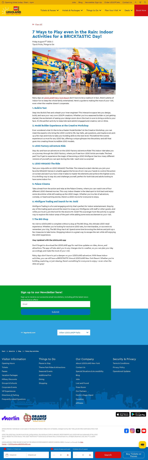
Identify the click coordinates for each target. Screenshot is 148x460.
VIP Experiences (8, 391)
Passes (4, 371)
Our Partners (81, 391)
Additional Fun (45, 375)
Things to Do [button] (92, 10)
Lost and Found (82, 383)
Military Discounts (9, 379)
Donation (80, 399)
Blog (80, 2)
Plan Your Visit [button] (111, 10)
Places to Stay (45, 363)
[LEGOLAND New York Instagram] (132, 431)
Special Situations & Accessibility (89, 371)
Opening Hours (8, 363)
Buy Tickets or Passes (133, 455)
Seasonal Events (45, 371)
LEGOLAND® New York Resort (56, 98)
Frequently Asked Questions (14, 399)
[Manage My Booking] (135, 2)
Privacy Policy (119, 367)
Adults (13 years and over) (62, 449)
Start (3, 351)
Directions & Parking (10, 395)
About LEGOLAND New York (88, 363)
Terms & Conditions (121, 363)
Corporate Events (9, 387)
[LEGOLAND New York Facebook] (126, 431)
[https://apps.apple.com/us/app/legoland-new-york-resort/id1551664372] (123, 414)
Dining (41, 379)
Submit (55, 312)
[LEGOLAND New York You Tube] (144, 431)
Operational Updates (121, 371)
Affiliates (79, 403)
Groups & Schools (9, 383)
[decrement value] (53, 455)
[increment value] (68, 455)
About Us (12, 351)
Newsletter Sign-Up (93, 2)
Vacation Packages (10, 375)
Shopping (43, 383)
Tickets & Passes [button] (48, 10)
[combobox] (73, 332)
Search (108, 454)
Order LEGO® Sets (112, 2)
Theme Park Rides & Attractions (52, 367)
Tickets (5, 367)
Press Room (81, 387)
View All (38, 24)
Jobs (74, 2)
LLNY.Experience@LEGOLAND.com (19, 444)
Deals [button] (127, 10)
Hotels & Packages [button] (71, 10)
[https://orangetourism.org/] (34, 418)
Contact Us (127, 2)
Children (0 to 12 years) (80, 449)
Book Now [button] (141, 10)
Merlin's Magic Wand (84, 395)
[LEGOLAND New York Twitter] (138, 431)
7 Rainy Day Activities (32, 351)
